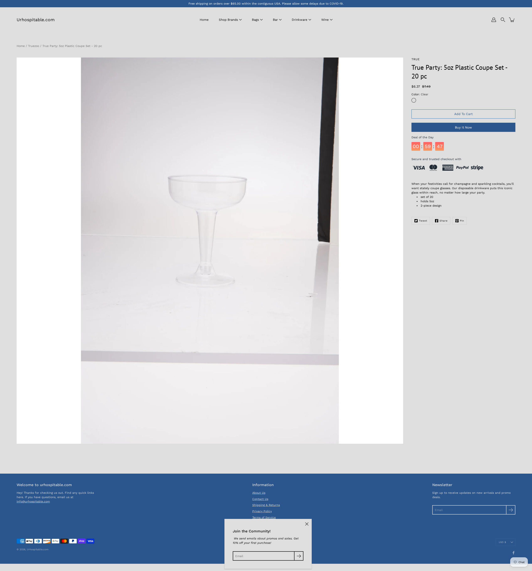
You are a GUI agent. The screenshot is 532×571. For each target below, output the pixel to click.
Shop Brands (228, 20)
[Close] (307, 524)
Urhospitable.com (36, 19)
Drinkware (299, 20)
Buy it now (463, 127)
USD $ (502, 542)
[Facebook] (513, 552)
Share (444, 220)
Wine (325, 20)
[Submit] (510, 510)
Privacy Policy (262, 511)
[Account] (493, 19)
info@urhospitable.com (33, 501)
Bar (275, 20)
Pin (462, 220)
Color (419, 94)
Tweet (423, 220)
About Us (258, 492)
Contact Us (260, 499)
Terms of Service (264, 517)
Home (204, 20)
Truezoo (33, 46)
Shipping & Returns (266, 505)
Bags (255, 20)
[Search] (503, 19)
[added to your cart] (512, 19)
